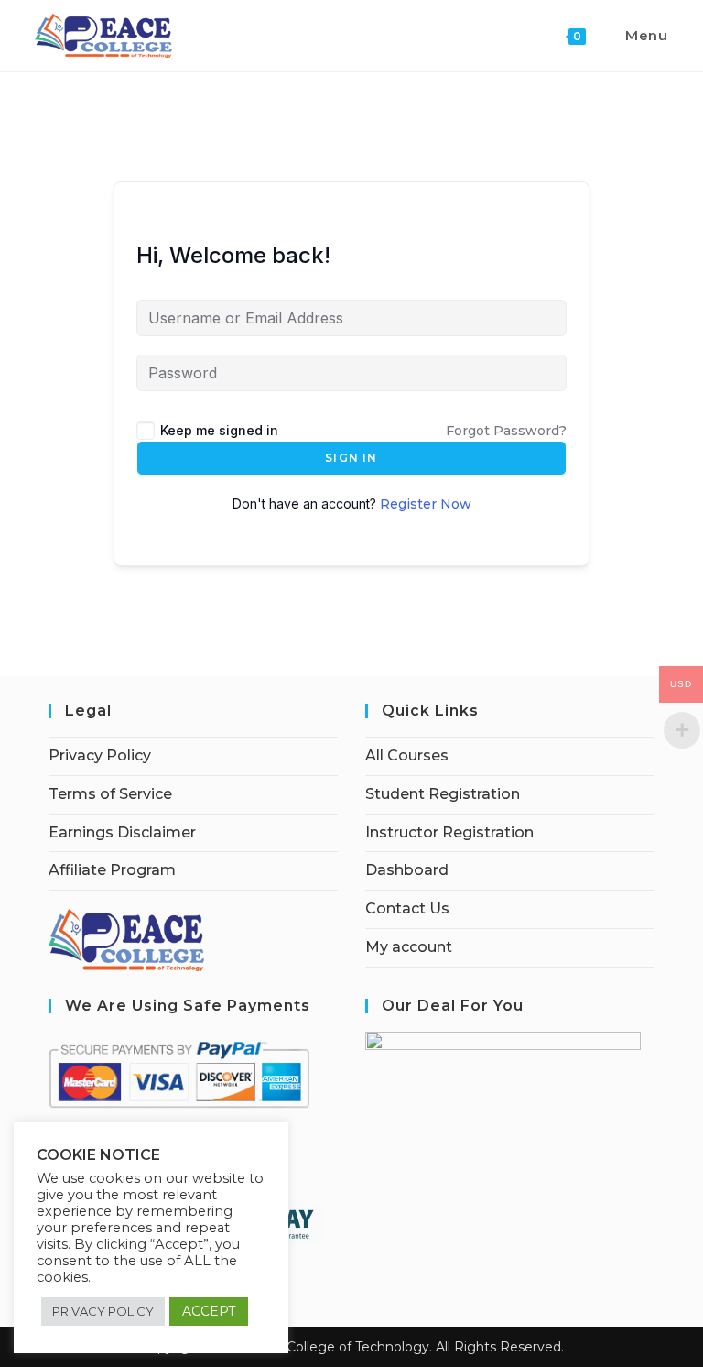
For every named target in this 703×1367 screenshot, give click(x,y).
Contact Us (407, 908)
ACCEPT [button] (208, 1311)
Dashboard (407, 870)
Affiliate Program (112, 870)
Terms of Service (110, 794)
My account (408, 947)
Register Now (425, 504)
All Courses (407, 755)
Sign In (351, 458)
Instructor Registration (449, 832)
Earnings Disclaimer (122, 832)
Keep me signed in (219, 430)
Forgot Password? (506, 430)
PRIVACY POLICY (103, 1311)
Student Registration (442, 794)
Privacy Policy (100, 755)
